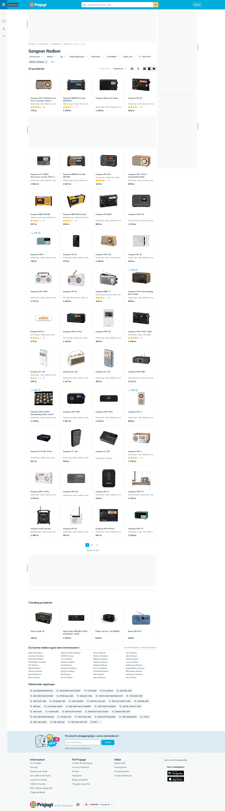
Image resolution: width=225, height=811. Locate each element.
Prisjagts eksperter (81, 784)
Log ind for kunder (38, 779)
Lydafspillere (56, 44)
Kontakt (34, 767)
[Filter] (3, 36)
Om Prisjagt (35, 763)
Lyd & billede (43, 44)
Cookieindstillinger (123, 775)
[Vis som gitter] (144, 68)
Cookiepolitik (120, 767)
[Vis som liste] (149, 68)
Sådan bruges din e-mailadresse (77, 748)
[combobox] (117, 4)
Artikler (75, 771)
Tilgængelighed (37, 792)
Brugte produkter (80, 779)
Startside (31, 44)
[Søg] (155, 4)
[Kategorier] (3, 4)
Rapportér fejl (92, 550)
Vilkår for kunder (38, 784)
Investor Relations (80, 767)
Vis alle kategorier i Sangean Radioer (140, 647)
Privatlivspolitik (121, 771)
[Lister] (3, 21)
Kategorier (77, 775)
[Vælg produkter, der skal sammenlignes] (132, 69)
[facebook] (78, 804)
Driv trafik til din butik (40, 775)
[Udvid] (3, 14)
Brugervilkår (119, 763)
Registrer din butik (38, 771)
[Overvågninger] (3, 28)
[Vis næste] (96, 545)
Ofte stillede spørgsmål (41, 788)
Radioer (67, 44)
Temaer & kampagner (82, 763)
